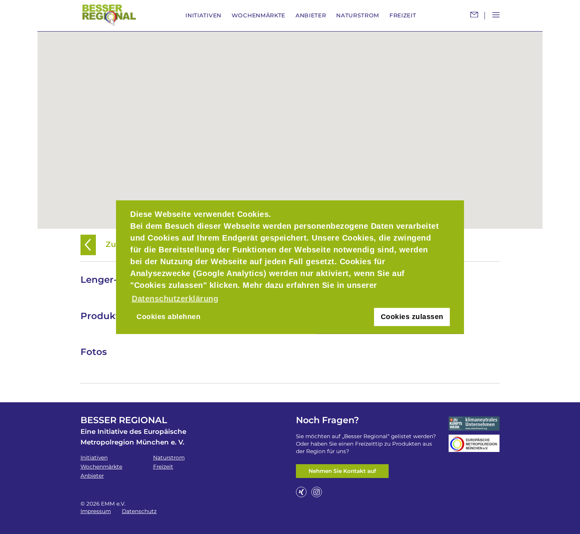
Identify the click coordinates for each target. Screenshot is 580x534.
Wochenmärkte (258, 15)
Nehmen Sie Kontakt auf (342, 471)
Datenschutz (139, 511)
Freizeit (402, 15)
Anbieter (311, 15)
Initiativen (203, 15)
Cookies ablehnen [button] (168, 317)
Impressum (95, 511)
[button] (290, 125)
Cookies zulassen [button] (412, 317)
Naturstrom (357, 15)
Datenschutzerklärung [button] (175, 298)
